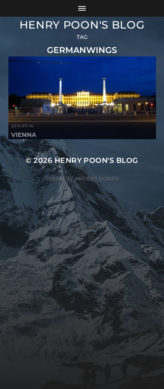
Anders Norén (97, 178)
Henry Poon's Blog (82, 24)
